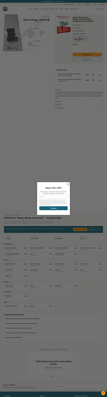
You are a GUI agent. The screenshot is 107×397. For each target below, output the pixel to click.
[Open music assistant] (103, 393)
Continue (53, 208)
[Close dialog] (68, 184)
